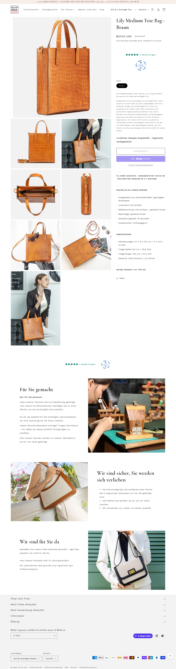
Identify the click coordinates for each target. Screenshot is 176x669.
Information (17, 615)
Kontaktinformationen (88, 667)
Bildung (15, 621)
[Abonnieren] (54, 636)
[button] (67, 9)
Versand (73, 667)
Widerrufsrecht (36, 667)
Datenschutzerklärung (53, 667)
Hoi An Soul (22, 667)
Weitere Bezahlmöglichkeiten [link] (140, 165)
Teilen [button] (122, 278)
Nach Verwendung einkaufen (27, 610)
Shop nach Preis (20, 598)
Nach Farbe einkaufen (23, 604)
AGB (66, 667)
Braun (123, 86)
